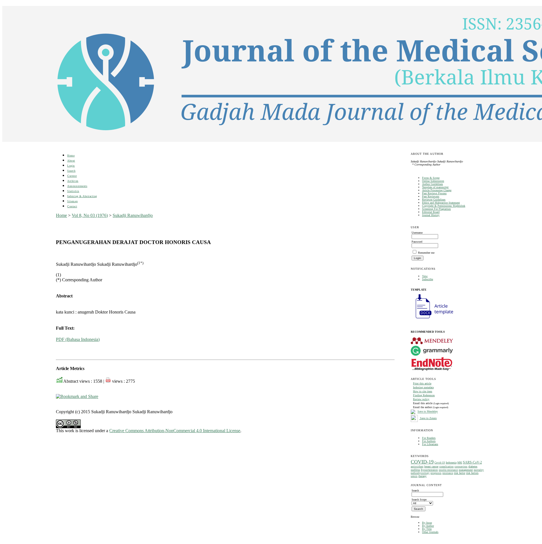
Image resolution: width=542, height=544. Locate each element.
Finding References (424, 395)
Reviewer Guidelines (433, 199)
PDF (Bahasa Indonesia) (78, 339)
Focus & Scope (431, 177)
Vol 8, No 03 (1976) (90, 215)
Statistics (73, 191)
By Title (427, 528)
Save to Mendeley (428, 411)
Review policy (421, 399)
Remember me (426, 252)
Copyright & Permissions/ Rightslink (443, 205)
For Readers (429, 437)
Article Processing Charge (436, 190)
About (71, 160)
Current (72, 175)
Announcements (77, 186)
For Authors (429, 441)
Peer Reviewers (430, 196)
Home (71, 155)
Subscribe (427, 279)
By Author (428, 525)
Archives (72, 180)
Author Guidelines (432, 184)
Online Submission (433, 180)
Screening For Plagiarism (436, 208)
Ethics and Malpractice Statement (441, 202)
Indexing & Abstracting (82, 196)
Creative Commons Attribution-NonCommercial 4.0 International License (174, 430)
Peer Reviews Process (434, 193)
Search (71, 170)
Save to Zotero (428, 418)
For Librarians (430, 444)
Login (71, 165)
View (425, 276)
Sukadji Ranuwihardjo (133, 215)
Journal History (431, 215)
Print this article (422, 383)
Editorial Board (431, 212)
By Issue (427, 522)
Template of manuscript (435, 187)
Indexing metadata (423, 387)
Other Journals (430, 532)
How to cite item (422, 391)
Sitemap (72, 201)
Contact (72, 206)
